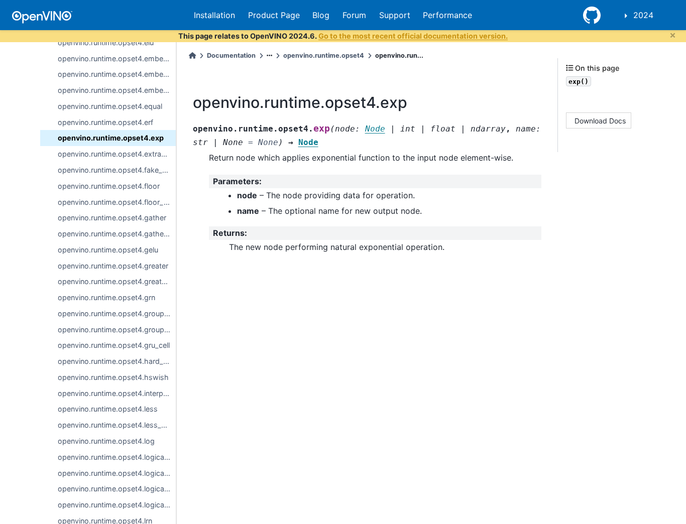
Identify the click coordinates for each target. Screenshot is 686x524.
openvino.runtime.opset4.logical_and (117, 457)
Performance (447, 15)
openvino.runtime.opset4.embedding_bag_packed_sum (117, 74)
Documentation (231, 55)
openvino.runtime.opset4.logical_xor (117, 504)
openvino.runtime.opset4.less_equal (117, 425)
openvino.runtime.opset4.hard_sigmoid (117, 361)
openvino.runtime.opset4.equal (110, 106)
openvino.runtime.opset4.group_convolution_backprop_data (117, 329)
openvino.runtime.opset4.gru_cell (114, 345)
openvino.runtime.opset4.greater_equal (117, 281)
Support (394, 15)
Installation (214, 15)
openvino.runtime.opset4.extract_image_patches (117, 154)
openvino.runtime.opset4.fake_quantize (117, 170)
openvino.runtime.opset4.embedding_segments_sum (117, 90)
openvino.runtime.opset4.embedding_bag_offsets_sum (117, 58)
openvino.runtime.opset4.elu (106, 42)
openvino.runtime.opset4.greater (113, 265)
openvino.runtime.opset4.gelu (108, 249)
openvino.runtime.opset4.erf (105, 122)
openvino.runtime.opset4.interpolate (117, 393)
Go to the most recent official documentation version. (413, 36)
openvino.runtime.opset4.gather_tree (117, 233)
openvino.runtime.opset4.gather (112, 217)
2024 (643, 15)
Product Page (274, 15)
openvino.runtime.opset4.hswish (113, 377)
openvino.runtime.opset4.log (106, 441)
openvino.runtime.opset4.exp (111, 138)
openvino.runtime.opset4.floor (109, 186)
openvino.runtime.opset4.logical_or (117, 488)
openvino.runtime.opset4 (323, 55)
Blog (320, 15)
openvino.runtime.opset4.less (108, 409)
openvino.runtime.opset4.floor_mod (117, 202)
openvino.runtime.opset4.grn (106, 297)
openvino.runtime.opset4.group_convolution (117, 313)
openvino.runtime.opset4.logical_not (117, 473)
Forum (354, 15)
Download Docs (600, 120)
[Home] (192, 55)
